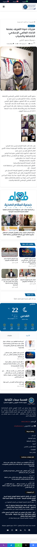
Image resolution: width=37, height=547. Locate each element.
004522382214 (25, 421)
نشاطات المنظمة (31, 441)
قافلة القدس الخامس (30, 447)
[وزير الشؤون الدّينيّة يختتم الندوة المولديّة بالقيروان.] (9, 252)
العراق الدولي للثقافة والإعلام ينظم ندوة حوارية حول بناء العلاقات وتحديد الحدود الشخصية (10, 282)
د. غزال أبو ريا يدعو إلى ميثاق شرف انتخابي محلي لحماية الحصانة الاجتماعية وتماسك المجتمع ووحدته (13, 364)
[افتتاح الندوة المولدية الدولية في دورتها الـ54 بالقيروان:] (27, 273)
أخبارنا (34, 444)
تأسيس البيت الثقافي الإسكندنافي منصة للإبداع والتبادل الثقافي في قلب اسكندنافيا (28, 261)
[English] (8, 1)
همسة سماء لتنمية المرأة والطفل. (26, 525)
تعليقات (9, 335)
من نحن (34, 435)
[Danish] (18, 1)
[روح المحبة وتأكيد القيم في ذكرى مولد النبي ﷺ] (30, 384)
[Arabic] (27, 1)
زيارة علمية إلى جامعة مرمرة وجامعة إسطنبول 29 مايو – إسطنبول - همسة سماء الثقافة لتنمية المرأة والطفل (20, 506)
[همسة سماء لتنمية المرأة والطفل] (29, 7)
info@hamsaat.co (19, 426)
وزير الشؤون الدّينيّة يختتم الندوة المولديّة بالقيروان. (11, 259)
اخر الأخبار (26, 22)
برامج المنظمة (32, 438)
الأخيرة (28, 335)
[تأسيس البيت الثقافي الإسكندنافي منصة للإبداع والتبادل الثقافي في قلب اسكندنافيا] (27, 252)
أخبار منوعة (20, 22)
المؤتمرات (33, 449)
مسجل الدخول (24, 299)
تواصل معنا (33, 452)
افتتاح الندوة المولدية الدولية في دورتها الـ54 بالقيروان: (28, 281)
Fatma (31, 44)
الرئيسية (31, 22)
